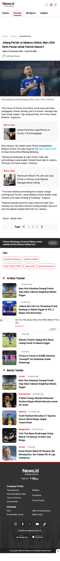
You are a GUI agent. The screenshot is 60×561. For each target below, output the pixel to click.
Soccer (17, 13)
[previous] (24, 227)
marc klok (30, 266)
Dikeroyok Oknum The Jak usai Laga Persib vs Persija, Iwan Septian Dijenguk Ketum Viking (35, 179)
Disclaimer (37, 495)
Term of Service (14, 498)
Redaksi (35, 490)
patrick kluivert (46, 266)
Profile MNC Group (15, 514)
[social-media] (15, 524)
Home (5, 13)
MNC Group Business (41, 511)
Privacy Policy (38, 500)
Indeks (44, 13)
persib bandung (12, 259)
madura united (31, 259)
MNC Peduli (37, 514)
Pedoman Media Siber (16, 494)
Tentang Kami (13, 490)
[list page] (22, 538)
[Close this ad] (58, 551)
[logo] (9, 5)
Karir (9, 511)
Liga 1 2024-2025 (47, 149)
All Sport (31, 13)
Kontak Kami (12, 501)
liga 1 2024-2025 (13, 266)
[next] (42, 227)
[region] (30, 23)
